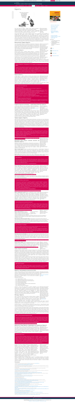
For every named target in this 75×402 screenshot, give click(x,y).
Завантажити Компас (53, 21)
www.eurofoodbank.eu (32, 188)
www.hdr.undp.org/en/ (35, 108)
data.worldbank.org (37, 363)
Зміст (53, 48)
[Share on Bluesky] (12, 12)
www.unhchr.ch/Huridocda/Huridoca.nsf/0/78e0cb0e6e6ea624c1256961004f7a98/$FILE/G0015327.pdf (26, 380)
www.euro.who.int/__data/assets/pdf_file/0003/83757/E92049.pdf (22, 369)
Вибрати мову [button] (37, 5)
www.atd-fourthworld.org (32, 163)
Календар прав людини (55, 55)
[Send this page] (12, 17)
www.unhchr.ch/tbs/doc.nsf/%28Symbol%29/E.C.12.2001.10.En (25, 364)
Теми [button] (33, 5)
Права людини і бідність (54, 26)
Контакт (46, 5)
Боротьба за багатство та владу (55, 36)
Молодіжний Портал (21, 5)
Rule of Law (34, 0)
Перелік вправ (54, 53)
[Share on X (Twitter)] (12, 13)
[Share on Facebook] (12, 15)
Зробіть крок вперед (54, 37)
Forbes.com (29, 363)
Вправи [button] (30, 5)
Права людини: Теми (55, 50)
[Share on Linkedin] (12, 16)
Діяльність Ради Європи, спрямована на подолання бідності (55, 32)
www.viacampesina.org (44, 80)
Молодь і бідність (53, 29)
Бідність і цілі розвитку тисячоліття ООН (54, 28)
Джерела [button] (42, 5)
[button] (37, 398)
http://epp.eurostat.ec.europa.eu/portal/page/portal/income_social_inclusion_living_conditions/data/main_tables (31, 382)
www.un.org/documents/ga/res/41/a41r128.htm (20, 378)
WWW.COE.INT (17, 0)
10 (23, 182)
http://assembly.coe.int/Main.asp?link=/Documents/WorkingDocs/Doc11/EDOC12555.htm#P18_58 (25, 390)
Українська (52, 0)
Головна (16, 5)
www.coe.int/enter (36, 321)
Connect (57, 0)
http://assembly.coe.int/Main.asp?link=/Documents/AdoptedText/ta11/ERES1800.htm (25, 392)
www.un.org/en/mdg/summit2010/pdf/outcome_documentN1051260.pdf (23, 381)
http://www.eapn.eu (42, 102)
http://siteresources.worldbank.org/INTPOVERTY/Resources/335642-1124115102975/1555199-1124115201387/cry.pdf (28, 372)
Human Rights (26, 0)
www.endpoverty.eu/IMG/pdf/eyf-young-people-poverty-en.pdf (22, 383)
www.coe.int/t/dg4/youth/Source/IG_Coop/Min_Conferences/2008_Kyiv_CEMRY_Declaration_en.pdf (28, 394)
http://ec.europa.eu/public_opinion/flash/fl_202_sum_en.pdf (22, 385)
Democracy (30, 0)
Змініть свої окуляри (54, 35)
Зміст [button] (26, 5)
